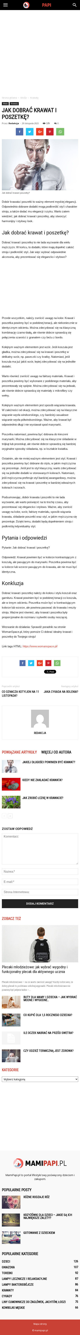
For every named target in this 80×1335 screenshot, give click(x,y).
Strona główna (9, 97)
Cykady (7, 1296)
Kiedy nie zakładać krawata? (42, 780)
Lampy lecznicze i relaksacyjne (24, 1279)
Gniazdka (8, 1267)
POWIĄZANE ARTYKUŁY (19, 752)
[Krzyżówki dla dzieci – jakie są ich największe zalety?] (11, 1220)
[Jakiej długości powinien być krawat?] (11, 766)
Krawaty (14, 103)
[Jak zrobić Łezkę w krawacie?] (11, 802)
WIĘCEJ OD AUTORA (56, 752)
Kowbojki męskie (13, 1307)
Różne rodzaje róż (36, 1197)
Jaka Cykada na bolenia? (61, 691)
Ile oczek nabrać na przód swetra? (48, 1033)
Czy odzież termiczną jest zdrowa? (48, 1051)
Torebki (7, 1273)
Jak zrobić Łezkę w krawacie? (42, 798)
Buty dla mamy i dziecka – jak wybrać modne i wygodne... (50, 998)
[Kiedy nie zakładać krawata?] (11, 784)
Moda (5, 103)
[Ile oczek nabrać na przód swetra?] (11, 1038)
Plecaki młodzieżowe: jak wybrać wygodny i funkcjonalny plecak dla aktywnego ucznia (35, 969)
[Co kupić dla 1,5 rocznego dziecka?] (11, 1020)
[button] (75, 5)
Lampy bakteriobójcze (17, 1284)
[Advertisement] (40, 52)
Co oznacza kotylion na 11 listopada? (20, 693)
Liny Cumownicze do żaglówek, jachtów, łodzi (34, 1302)
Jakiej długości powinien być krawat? (48, 762)
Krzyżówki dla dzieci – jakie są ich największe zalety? (47, 1216)
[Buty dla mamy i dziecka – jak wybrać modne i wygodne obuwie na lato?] (11, 1002)
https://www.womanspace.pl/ (40, 646)
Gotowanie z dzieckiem (39, 1233)
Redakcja (14, 123)
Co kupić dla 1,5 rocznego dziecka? (47, 1015)
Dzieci (6, 1261)
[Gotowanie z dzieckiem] (11, 1237)
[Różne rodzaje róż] (11, 1202)
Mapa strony (40, 1323)
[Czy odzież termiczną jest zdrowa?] (11, 1055)
